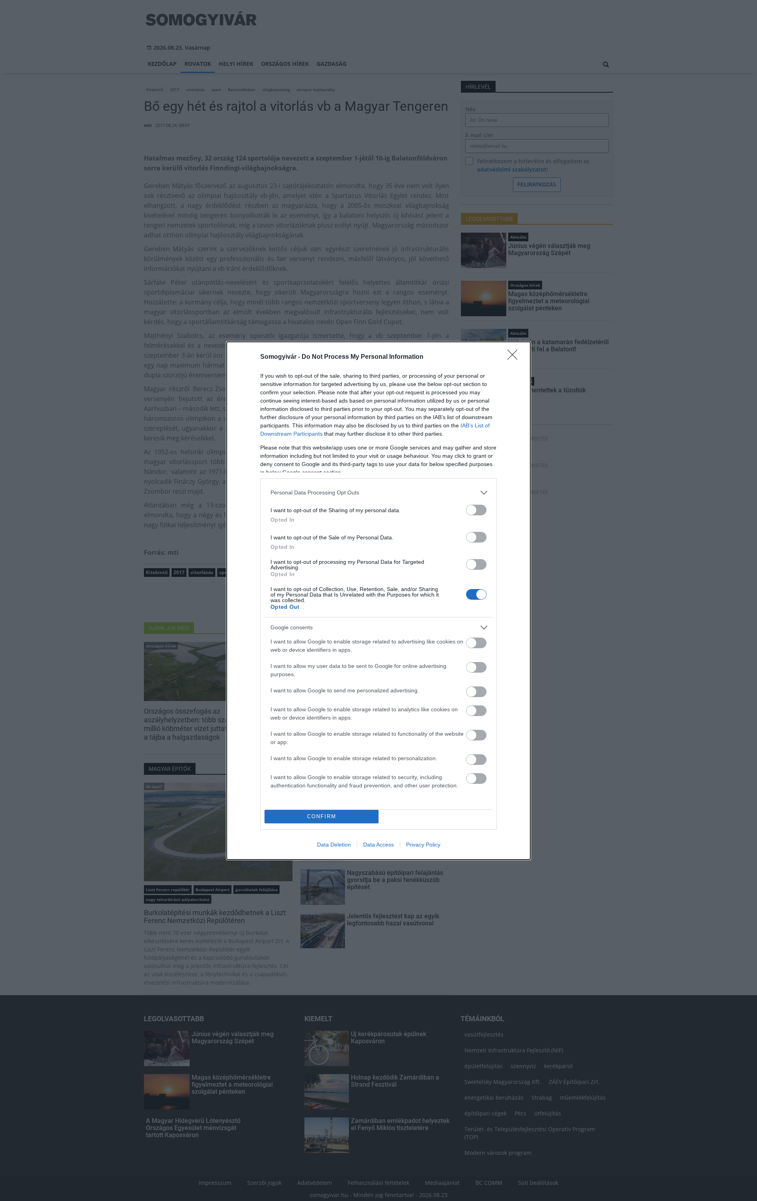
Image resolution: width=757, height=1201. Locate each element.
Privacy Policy (423, 844)
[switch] (476, 510)
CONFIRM (321, 816)
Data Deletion (334, 844)
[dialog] (378, 601)
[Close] (514, 357)
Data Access (378, 844)
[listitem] (378, 493)
